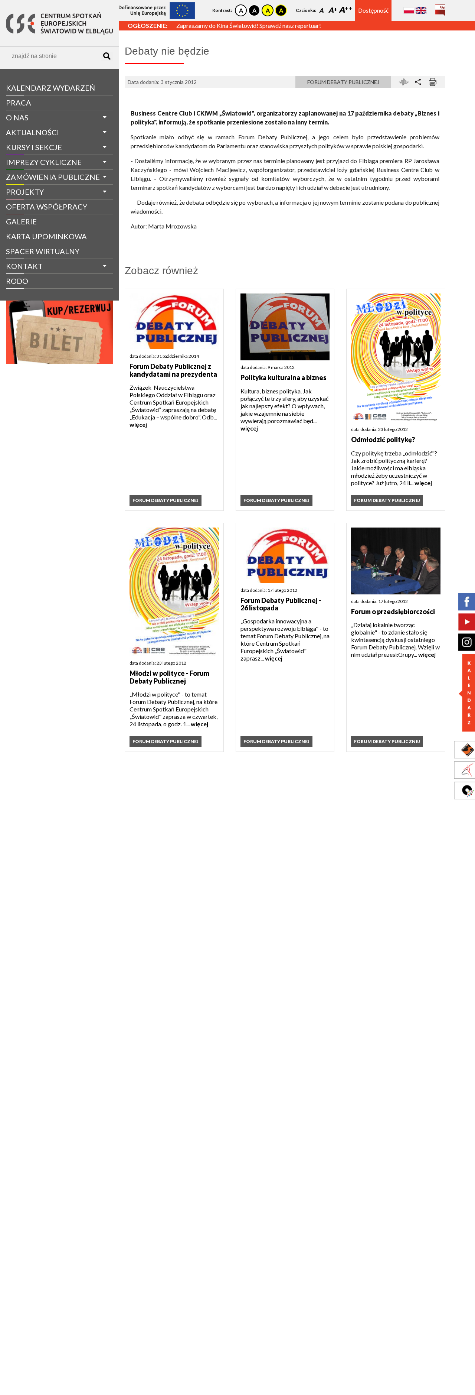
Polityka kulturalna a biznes (283, 377)
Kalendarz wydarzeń (50, 87)
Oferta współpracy (46, 206)
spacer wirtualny (42, 251)
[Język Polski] (409, 10)
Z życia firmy (27, 294)
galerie (21, 221)
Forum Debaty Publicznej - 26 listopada (280, 604)
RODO (17, 280)
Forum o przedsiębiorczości (393, 611)
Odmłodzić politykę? (383, 439)
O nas (17, 117)
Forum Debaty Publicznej (343, 82)
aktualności (32, 132)
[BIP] (440, 7)
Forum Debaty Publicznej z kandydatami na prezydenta (173, 370)
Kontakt (24, 266)
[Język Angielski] (421, 10)
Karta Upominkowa (46, 236)
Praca (18, 102)
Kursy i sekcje (34, 147)
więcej (138, 424)
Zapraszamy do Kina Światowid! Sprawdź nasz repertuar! (248, 23)
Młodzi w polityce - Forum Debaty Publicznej (169, 677)
